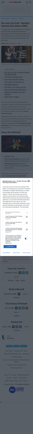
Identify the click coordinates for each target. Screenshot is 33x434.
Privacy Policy (26, 252)
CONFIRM (10, 246)
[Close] (29, 181)
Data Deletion (6, 252)
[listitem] (16, 212)
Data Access (16, 252)
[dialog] (16, 217)
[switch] (26, 217)
